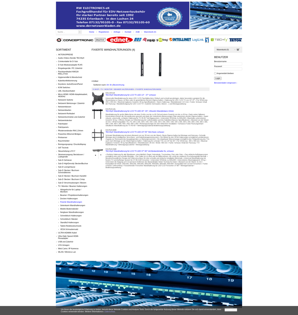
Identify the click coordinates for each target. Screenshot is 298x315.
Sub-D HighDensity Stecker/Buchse (73, 163)
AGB (138, 32)
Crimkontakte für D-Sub (68, 61)
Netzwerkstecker (65, 120)
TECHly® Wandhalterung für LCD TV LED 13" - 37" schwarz (131, 95)
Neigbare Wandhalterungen (72, 212)
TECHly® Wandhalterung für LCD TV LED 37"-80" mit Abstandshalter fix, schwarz (140, 151)
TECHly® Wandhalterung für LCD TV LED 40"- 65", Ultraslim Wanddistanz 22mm (140, 111)
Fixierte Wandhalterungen (71, 202)
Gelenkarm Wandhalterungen (72, 205)
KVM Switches (64, 87)
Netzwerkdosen (64, 107)
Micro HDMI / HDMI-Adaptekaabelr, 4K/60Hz (73, 95)
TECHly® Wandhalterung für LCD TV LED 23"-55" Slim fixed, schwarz (135, 132)
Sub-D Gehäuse (65, 160)
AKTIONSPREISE (65, 55)
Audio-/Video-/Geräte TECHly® (71, 58)
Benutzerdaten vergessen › (225, 83)
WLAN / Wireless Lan (67, 252)
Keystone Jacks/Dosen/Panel (70, 84)
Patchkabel (63, 124)
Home (91, 32)
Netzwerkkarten (64, 110)
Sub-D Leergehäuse (66, 167)
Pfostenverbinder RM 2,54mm (70, 131)
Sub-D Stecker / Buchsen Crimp (71, 179)
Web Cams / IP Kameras (68, 249)
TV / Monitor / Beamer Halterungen (72, 186)
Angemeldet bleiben (225, 73)
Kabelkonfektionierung (67, 81)
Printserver (62, 137)
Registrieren (104, 32)
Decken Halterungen (69, 199)
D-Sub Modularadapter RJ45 (70, 65)
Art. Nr (109, 85)
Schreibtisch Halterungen (71, 216)
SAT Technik (63, 148)
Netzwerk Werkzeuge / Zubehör (71, 103)
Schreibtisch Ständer (69, 219)
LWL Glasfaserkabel (66, 91)
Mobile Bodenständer (69, 209)
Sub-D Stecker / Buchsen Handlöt (72, 176)
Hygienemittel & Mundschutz (70, 77)
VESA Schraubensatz (69, 229)
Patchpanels (63, 127)
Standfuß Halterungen (69, 222)
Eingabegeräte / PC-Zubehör (70, 68)
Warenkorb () (150, 32)
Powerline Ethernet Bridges (69, 134)
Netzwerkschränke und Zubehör (71, 117)
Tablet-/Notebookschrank (70, 226)
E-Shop (96, 89)
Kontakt (128, 32)
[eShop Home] (149, 16)
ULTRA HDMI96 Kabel (67, 233)
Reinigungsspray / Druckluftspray (72, 144)
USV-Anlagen (64, 245)
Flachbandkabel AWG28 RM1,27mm (68, 73)
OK (231, 310)
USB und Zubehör (65, 242)
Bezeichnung (118, 85)
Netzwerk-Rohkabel (66, 113)
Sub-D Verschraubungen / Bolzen (72, 183)
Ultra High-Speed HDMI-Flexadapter (68, 237)
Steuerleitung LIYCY (66, 151)
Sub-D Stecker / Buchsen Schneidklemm (68, 171)
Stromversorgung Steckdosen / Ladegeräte (71, 155)
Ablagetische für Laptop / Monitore (70, 191)
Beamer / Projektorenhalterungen (74, 195)
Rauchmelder (64, 141)
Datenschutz (109, 311)
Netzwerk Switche (65, 100)
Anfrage (117, 32)
